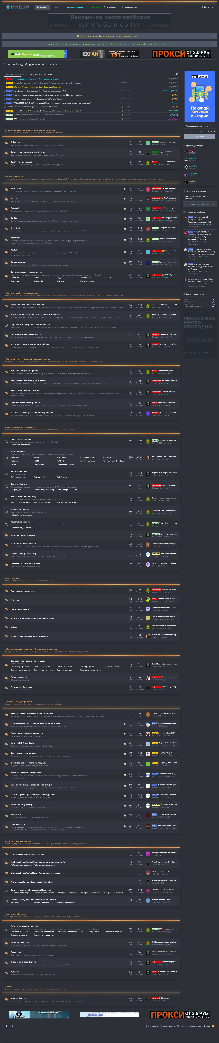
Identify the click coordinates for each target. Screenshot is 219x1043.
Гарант (57, 7)
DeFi (14, 464)
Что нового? (112, 7)
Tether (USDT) (88, 457)
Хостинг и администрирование (26, 772)
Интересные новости (68, 932)
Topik (167, 254)
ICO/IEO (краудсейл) (43, 502)
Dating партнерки (89, 667)
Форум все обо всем (15, 914)
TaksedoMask (166, 765)
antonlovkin (165, 415)
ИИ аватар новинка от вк (167, 188)
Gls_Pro (165, 680)
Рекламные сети (19, 677)
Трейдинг (17, 490)
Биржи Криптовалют (68, 490)
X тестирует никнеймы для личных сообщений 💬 (178, 218)
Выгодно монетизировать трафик (166, 635)
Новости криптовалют (21, 439)
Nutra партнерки (65, 667)
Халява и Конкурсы (20, 942)
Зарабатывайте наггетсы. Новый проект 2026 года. (178, 334)
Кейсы (14, 627)
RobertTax (205, 196)
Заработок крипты (20, 509)
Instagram (15, 228)
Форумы (43, 7)
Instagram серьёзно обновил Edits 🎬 (171, 228)
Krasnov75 (168, 191)
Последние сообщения (196, 212)
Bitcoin (16, 457)
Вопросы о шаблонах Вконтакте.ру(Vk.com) (92, 893)
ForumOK (166, 278)
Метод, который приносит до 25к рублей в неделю (177, 344)
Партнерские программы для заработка (30, 324)
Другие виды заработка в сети (26, 334)
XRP (37, 461)
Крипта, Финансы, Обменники (20, 427)
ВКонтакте (16, 188)
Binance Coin (110, 457)
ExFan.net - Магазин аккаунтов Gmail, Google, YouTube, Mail (37, 87)
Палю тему (16, 952)
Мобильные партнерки (45, 670)
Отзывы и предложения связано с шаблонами (33, 899)
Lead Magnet (169, 601)
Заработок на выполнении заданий (28, 304)
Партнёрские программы (23, 591)
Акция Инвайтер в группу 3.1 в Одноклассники (171, 880)
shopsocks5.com (169, 746)
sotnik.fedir (165, 546)
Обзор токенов (88, 461)
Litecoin (39, 457)
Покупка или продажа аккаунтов (27, 733)
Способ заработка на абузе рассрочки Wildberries (173, 952)
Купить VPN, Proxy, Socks (22, 743)
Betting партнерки (43, 667)
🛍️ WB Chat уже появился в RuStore (171, 275)
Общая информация (21, 609)
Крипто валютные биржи (23, 535)
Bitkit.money (161, 998)
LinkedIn (39, 281)
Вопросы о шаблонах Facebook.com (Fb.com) (115, 893)
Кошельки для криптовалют (23, 528)
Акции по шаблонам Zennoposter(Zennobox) (32, 882)
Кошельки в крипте (20, 522)
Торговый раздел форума (18, 701)
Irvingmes (187, 196)
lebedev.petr (168, 221)
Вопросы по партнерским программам (29, 636)
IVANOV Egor (166, 902)
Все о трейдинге (19, 484)
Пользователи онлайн (196, 191)
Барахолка (16, 814)
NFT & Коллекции (19, 471)
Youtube (14, 250)
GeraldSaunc (196, 196)
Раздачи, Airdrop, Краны (115, 461)
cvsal (163, 855)
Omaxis (167, 787)
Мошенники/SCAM (67, 464)
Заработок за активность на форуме (170, 162)
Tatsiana (163, 145)
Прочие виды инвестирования (25, 402)
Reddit (108, 278)
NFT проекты (64, 477)
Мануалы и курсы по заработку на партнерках (33, 618)
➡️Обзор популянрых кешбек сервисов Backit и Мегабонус (176, 942)
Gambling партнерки (21, 667)
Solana (15, 461)
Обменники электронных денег (26, 563)
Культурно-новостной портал (25, 926)
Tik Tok (14, 198)
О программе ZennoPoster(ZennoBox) (28, 854)
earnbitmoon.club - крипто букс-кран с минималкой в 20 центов (31, 107)
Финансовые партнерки (22, 670)
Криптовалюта (18, 451)
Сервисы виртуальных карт (24, 553)
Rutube (16, 278)
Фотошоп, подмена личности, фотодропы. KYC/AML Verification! (37, 99)
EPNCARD (164, 556)
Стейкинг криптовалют (69, 502)
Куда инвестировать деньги (24, 370)
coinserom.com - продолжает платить (168, 510)
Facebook (15, 208)
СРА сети (15, 600)
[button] (48, 7)
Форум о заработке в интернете (21, 293)
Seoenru (165, 726)
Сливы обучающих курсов (46, 490)
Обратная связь (152, 1026)
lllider (213, 307)
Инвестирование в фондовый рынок (28, 380)
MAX (38, 278)
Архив (8, 986)
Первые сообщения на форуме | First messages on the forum (36, 79)
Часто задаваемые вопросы (46, 893)
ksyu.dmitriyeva (170, 201)
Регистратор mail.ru (160, 871)
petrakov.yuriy (170, 211)
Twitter (14, 218)
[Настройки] (6, 1026)
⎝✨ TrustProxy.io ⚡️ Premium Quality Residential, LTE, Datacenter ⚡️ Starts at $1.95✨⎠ (47, 111)
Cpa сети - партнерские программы (28, 661)
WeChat (16, 281)
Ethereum (62, 457)
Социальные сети (14, 176)
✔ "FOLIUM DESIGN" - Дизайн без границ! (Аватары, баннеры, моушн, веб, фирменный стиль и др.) (51, 103)
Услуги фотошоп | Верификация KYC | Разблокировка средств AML (39, 91)
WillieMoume (188, 199)
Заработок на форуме (21, 162)
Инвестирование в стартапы (25, 390)
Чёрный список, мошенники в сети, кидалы (32, 713)
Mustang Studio (170, 828)
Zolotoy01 (165, 637)
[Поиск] (212, 7)
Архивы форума (18, 998)
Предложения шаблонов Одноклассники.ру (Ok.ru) (46, 902)
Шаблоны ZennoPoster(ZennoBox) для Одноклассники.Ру (38, 862)
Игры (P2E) (40, 477)
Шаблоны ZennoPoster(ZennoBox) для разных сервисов (37, 873)
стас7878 (168, 265)
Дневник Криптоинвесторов (23, 502)
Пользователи (131, 7)
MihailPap (165, 610)
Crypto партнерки (112, 667)
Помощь (207, 1026)
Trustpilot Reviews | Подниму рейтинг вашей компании (178, 785)
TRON (61, 461)
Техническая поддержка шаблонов (23, 865)
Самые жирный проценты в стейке (166, 498)
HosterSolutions (169, 776)
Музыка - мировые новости (115, 932)
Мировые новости (21, 932)
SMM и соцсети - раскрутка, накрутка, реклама (34, 794)
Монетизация (12, 578)
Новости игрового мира (46, 935)
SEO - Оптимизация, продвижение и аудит (31, 785)
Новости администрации (22, 893)
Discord (62, 281)
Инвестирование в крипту (23, 496)
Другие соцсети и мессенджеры (26, 272)
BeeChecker (169, 755)
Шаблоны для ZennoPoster (18, 841)
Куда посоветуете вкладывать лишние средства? (176, 370)
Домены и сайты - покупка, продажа (28, 762)
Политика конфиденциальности (189, 1026)
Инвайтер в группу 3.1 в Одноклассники (169, 862)
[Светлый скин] (12, 1026)
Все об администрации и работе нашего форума (30, 130)
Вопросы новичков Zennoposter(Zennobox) (31, 890)
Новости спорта (20, 935)
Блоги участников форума (23, 962)
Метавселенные (19, 477)
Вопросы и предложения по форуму (28, 152)
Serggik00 (166, 817)
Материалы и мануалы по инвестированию (32, 412)
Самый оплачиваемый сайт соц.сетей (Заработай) (173, 617)
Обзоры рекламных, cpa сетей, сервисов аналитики (31, 649)
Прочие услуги (18, 824)
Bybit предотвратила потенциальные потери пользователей (39, 115)
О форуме (15, 142)
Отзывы (16, 902)
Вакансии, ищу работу (21, 804)
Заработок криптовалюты (23, 515)
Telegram (15, 237)
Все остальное (88, 281)
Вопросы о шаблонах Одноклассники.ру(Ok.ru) (69, 893)
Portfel (165, 566)
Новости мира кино (90, 932)
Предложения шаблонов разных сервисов (69, 902)
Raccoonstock (168, 736)
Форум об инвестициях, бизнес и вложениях (27, 359)
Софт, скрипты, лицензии (23, 753)
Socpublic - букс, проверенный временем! (169, 305)
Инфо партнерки (65, 670)
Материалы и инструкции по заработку (30, 344)
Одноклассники (18, 262)
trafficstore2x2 (167, 619)
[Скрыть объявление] (214, 35)
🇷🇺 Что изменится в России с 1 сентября (30, 119)
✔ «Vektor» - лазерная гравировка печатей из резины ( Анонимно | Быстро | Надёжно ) (47, 95)
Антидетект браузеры (21, 687)
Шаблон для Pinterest (161, 899)
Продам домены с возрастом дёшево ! (171, 763)
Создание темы (162, 152)
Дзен (61, 278)
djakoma (165, 874)
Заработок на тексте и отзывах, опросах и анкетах (35, 314)
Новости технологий (45, 932)
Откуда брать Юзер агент (163, 890)
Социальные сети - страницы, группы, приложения (35, 723)
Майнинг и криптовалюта (23, 543)
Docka (167, 230)
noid (164, 690)
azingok (164, 716)
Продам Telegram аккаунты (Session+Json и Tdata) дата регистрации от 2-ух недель (47, 83)
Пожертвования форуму (197, 126)
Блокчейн (40, 464)
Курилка (15, 971)
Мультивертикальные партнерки (92, 670)
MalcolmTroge (167, 892)
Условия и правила (167, 1026)
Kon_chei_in (165, 164)
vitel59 (165, 459)
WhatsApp (86, 278)
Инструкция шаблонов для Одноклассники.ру (46, 865)
